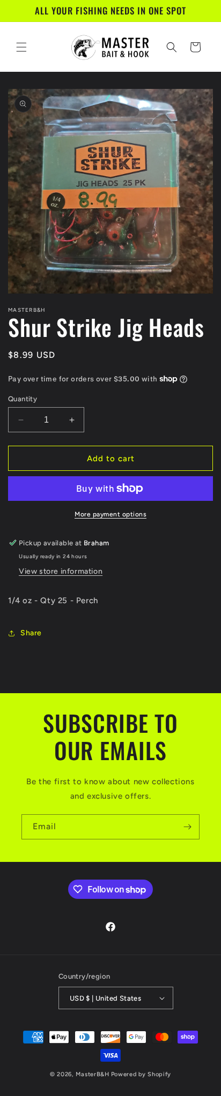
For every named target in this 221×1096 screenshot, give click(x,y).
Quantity (22, 399)
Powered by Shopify (141, 1074)
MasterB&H (92, 1074)
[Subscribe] (187, 826)
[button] (21, 47)
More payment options (110, 514)
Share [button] (31, 632)
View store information (60, 571)
